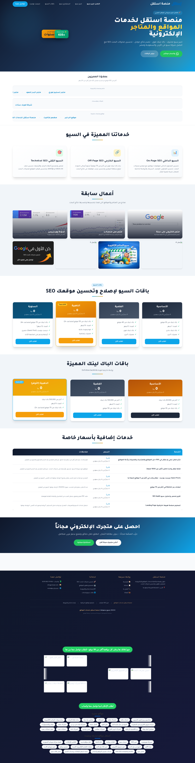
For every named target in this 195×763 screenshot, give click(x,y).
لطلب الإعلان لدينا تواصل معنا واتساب (97, 706)
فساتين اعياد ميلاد (148, 729)
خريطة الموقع (86, 613)
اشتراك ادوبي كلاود (115, 729)
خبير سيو (78, 4)
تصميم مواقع (64, 747)
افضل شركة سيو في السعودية (52, 742)
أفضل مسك (93, 724)
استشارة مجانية (83, 543)
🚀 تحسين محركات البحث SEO (86, 582)
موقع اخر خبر (34, 118)
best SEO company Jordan (124, 751)
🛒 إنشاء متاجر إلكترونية (88, 589)
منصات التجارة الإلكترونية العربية (82, 747)
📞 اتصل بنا (127, 589)
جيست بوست (34, 4)
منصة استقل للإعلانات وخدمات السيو (76, 751)
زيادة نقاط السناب (73, 720)
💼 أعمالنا (127, 593)
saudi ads (98, 742)
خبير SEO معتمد (104, 603)
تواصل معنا (20, 4)
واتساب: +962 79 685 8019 (50, 582)
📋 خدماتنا (127, 585)
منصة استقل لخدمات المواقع (123, 603)
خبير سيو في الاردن (49, 747)
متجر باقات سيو (56, 751)
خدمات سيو (123, 742)
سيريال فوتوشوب (146, 742)
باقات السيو (49, 4)
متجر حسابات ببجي (47, 729)
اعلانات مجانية (110, 742)
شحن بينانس (86, 729)
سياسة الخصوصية (107, 613)
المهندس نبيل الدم (135, 747)
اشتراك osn (74, 729)
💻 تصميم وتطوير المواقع (87, 585)
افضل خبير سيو (93, 4)
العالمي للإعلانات (71, 742)
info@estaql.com (52, 585)
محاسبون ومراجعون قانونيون (142, 720)
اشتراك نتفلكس (100, 729)
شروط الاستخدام (96, 613)
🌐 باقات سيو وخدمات (89, 593)
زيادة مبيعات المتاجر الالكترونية (53, 720)
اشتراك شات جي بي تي (78, 724)
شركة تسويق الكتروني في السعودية (143, 724)
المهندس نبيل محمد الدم (119, 724)
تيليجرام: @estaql (53, 588)
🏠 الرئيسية (127, 582)
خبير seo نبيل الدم (101, 747)
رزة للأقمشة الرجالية (131, 729)
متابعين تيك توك (88, 720)
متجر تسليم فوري (17, 92)
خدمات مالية (124, 720)
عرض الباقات (149, 54)
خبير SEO (134, 742)
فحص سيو (141, 751)
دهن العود (105, 724)
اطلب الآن (162, 341)
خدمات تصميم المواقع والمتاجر (101, 751)
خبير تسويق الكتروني (118, 747)
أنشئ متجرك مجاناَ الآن (108, 543)
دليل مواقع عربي (86, 742)
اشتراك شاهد (112, 720)
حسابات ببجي (62, 729)
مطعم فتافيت (14, 118)
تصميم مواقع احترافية (87, 603)
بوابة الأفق (148, 747)
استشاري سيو (64, 4)
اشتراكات (100, 720)
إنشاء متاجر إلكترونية (69, 603)
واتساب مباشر (169, 54)
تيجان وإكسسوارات (47, 724)
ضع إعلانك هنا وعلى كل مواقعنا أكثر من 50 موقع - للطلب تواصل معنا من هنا (97, 649)
